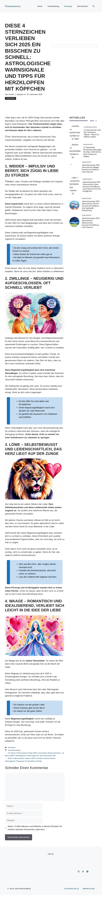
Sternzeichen (82, 6)
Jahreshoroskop (14, 750)
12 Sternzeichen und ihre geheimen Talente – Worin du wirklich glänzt (92, 133)
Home (39, 6)
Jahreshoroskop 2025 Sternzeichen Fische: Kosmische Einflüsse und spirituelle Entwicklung (91, 205)
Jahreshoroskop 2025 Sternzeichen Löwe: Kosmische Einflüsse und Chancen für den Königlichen (92, 186)
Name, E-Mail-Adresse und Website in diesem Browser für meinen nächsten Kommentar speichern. (35, 828)
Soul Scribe (9, 94)
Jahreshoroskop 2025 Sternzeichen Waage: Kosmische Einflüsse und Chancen (91, 168)
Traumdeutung (53, 6)
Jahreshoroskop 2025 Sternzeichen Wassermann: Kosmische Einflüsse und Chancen (91, 222)
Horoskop (68, 6)
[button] (93, 6)
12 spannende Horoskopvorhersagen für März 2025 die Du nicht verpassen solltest (92, 151)
